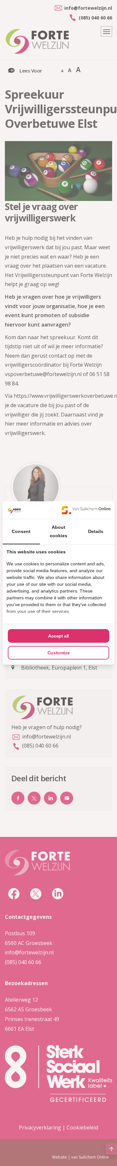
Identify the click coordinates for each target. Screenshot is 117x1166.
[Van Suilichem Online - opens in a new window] (86, 510)
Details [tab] (95, 531)
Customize (58, 652)
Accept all (58, 636)
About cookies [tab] (58, 531)
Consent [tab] (21, 531)
